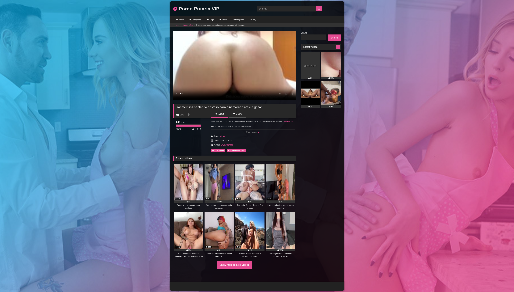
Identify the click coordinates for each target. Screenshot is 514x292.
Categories (196, 20)
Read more (251, 132)
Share (238, 114)
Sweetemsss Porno (237, 150)
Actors (224, 20)
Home (181, 20)
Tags (212, 20)
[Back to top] (506, 284)
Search (304, 33)
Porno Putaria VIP (198, 8)
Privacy (253, 20)
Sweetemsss (288, 122)
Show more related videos (235, 264)
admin (222, 136)
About (221, 114)
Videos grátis (238, 20)
